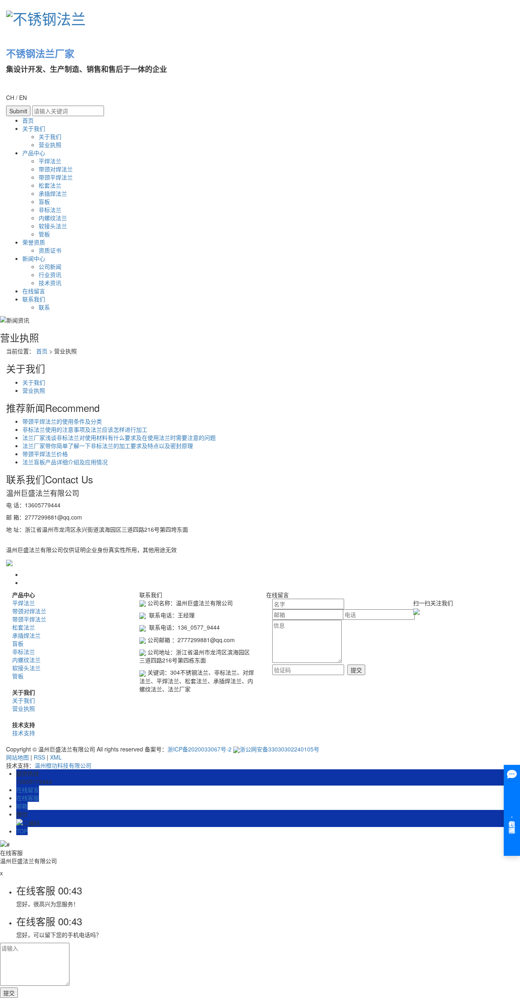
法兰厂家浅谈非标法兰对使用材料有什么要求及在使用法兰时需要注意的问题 (119, 437)
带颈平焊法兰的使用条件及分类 (62, 421)
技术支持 (23, 733)
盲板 (44, 201)
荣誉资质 (33, 242)
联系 (44, 307)
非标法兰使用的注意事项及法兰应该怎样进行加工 (84, 429)
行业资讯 (50, 275)
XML (56, 757)
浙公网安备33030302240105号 (279, 749)
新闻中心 (33, 258)
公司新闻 (50, 266)
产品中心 (33, 153)
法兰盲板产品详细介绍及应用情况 (65, 462)
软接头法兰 (53, 226)
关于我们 (33, 128)
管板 (44, 234)
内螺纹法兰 (53, 218)
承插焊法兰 (53, 193)
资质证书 (50, 250)
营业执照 (50, 145)
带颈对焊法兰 (56, 169)
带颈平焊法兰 (56, 177)
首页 (28, 120)
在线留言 (33, 291)
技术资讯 (50, 283)
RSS (39, 757)
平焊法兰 (50, 161)
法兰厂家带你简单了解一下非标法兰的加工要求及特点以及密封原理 (107, 446)
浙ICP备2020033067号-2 (199, 749)
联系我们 (33, 299)
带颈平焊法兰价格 (45, 454)
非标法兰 (50, 210)
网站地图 (17, 757)
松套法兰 (50, 185)
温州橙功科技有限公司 (63, 765)
